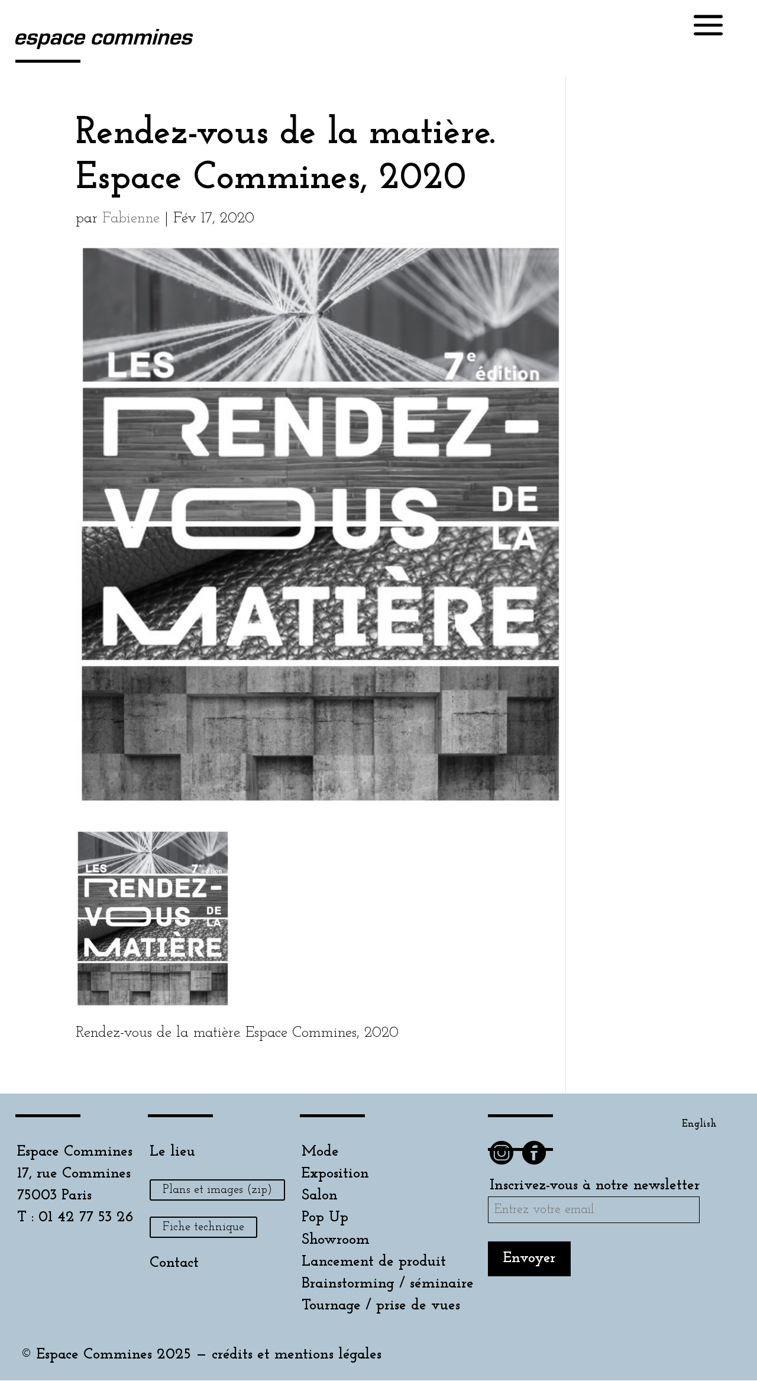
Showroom (336, 1240)
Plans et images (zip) (217, 1190)
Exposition (335, 1173)
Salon (320, 1195)
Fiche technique (203, 1227)
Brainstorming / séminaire (388, 1283)
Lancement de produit (374, 1261)
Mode (320, 1151)
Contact (174, 1263)
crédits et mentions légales (296, 1354)
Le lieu (172, 1151)
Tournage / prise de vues (381, 1305)
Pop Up (325, 1217)
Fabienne (131, 218)
